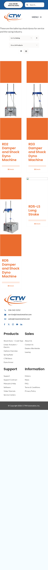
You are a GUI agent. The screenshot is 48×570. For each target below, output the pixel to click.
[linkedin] (21, 324)
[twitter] (9, 324)
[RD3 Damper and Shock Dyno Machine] (37, 100)
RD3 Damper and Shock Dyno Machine (37, 152)
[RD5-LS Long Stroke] (37, 190)
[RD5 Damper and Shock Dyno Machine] (10, 217)
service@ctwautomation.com (20, 314)
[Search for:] (34, 4)
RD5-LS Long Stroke (34, 210)
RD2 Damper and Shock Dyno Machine (10, 152)
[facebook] (4, 324)
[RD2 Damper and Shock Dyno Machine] (10, 100)
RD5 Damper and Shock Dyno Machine (10, 268)
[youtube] (17, 324)
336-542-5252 (14, 310)
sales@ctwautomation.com (19, 319)
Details (11, 169)
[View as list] (26, 51)
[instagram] (13, 324)
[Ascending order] (36, 38)
